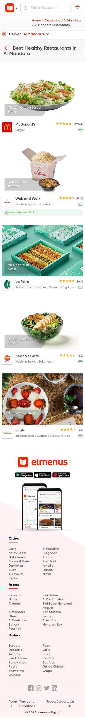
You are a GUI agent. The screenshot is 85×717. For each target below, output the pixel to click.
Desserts (15, 650)
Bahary (14, 624)
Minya (47, 574)
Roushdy (15, 628)
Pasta (13, 666)
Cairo (13, 549)
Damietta (16, 565)
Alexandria (51, 549)
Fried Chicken (18, 658)
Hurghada (50, 553)
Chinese (15, 675)
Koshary (14, 654)
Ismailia (48, 565)
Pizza (46, 645)
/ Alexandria (51, 20)
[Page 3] (76, 347)
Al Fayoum (16, 574)
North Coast (18, 553)
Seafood (49, 662)
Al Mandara (17, 612)
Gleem (13, 616)
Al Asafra (49, 620)
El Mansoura (17, 557)
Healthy (48, 658)
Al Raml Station (54, 599)
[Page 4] (77, 347)
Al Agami (15, 603)
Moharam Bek (52, 624)
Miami (13, 599)
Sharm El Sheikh (20, 561)
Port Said (49, 561)
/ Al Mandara (71, 20)
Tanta (47, 557)
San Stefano (52, 612)
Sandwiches (17, 662)
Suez (12, 570)
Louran (48, 616)
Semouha (15, 595)
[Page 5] (79, 347)
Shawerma (16, 671)
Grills (46, 650)
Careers (62, 701)
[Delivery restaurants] (5, 47)
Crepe (47, 671)
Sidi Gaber (50, 595)
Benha (13, 578)
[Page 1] (79, 116)
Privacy (51, 701)
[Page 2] (74, 347)
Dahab (48, 570)
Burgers (14, 645)
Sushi (46, 654)
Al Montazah (18, 620)
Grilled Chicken (54, 666)
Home (37, 20)
